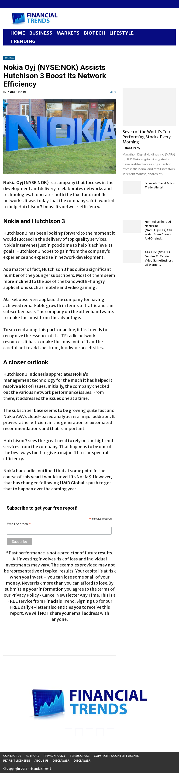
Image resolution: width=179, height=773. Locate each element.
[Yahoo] (37, 4)
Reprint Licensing (16, 760)
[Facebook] (6, 4)
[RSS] (22, 4)
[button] (170, 33)
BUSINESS (40, 33)
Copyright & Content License (116, 755)
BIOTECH (94, 33)
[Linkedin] (14, 4)
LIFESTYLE (121, 33)
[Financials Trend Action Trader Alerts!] (132, 187)
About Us (41, 760)
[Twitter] (29, 4)
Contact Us (12, 755)
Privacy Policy (54, 755)
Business (9, 57)
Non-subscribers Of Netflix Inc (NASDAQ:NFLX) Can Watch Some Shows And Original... (158, 230)
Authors (32, 755)
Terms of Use (80, 755)
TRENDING (22, 41)
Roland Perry (131, 147)
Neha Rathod (16, 91)
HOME (17, 33)
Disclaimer (61, 760)
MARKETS (67, 33)
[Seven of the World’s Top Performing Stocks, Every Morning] (149, 107)
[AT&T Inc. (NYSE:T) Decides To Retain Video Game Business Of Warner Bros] (132, 256)
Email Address (19, 524)
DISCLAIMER (82, 760)
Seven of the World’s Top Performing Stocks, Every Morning (147, 137)
